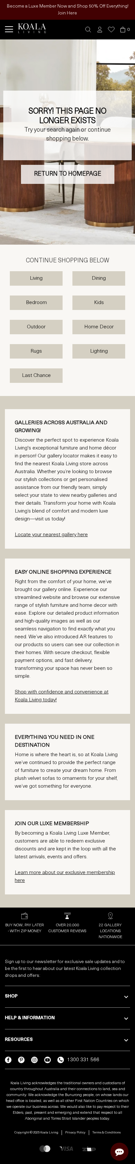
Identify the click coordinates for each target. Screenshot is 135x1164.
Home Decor (99, 327)
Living (36, 278)
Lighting (99, 351)
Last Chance (36, 375)
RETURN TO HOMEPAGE (67, 174)
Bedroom (36, 302)
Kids (99, 302)
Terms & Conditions (106, 1132)
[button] (88, 30)
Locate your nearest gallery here (51, 535)
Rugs (36, 351)
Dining (99, 278)
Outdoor (36, 327)
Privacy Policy (75, 1132)
